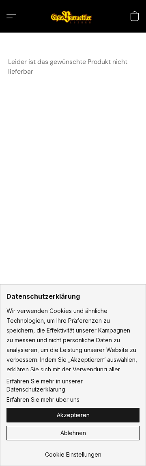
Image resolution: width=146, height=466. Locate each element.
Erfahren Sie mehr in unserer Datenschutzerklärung (44, 385)
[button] (73, 16)
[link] (73, 451)
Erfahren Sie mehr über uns (42, 399)
